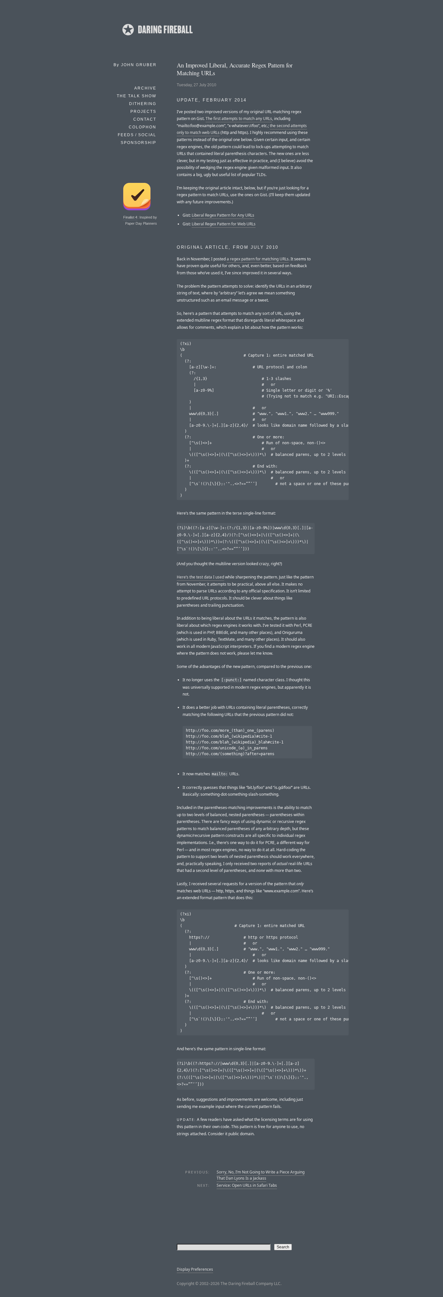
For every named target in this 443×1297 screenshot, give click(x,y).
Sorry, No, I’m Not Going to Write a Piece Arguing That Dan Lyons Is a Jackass (261, 1175)
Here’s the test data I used (200, 577)
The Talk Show (136, 96)
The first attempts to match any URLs (239, 118)
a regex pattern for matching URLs (258, 259)
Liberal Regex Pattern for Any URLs (223, 215)
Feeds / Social (137, 135)
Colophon (142, 127)
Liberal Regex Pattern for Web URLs (224, 224)
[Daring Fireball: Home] (157, 37)
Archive (145, 88)
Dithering (142, 103)
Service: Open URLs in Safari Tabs (247, 1185)
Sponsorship (138, 142)
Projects (143, 111)
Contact (144, 119)
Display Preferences (195, 1269)
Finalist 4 (130, 217)
